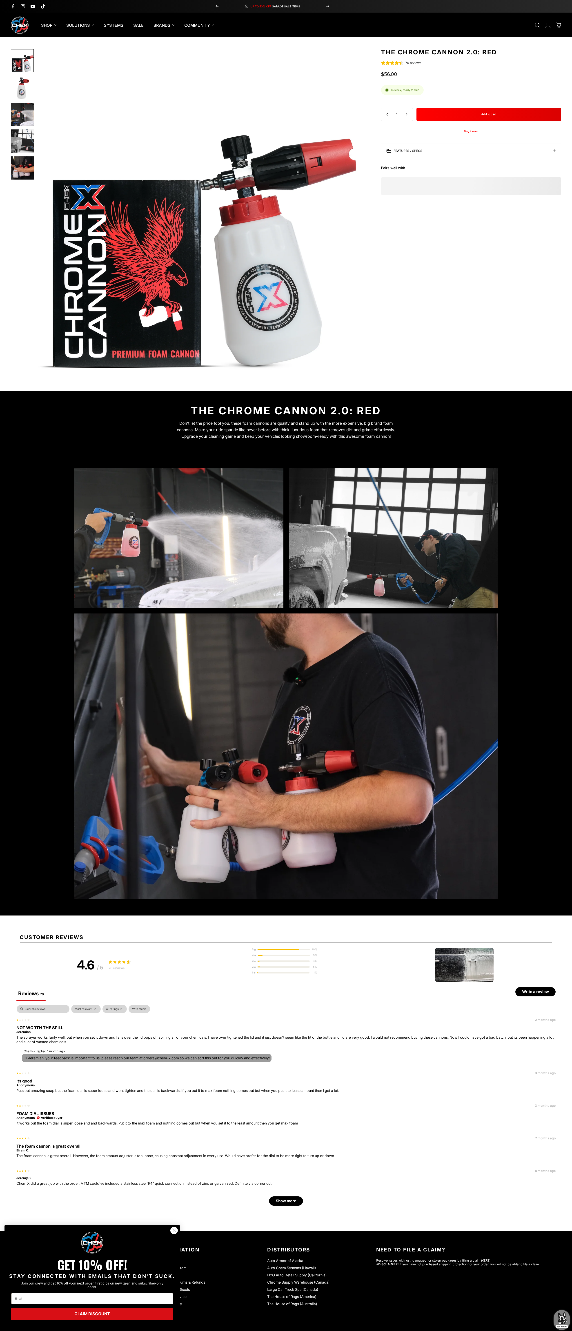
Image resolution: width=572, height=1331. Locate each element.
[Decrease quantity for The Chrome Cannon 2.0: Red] (386, 114)
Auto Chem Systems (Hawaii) (291, 1268)
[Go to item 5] (22, 168)
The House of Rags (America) (291, 1296)
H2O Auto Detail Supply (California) (297, 1275)
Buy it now (471, 131)
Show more (286, 1201)
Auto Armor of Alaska (285, 1260)
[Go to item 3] (22, 114)
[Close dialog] (174, 1230)
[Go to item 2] (22, 87)
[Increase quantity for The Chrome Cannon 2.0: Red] (407, 114)
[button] (284, 949)
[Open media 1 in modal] (199, 210)
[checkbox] (139, 1009)
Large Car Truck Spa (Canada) (292, 1289)
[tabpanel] (286, 1107)
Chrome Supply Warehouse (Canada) (298, 1282)
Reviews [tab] (31, 993)
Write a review (535, 991)
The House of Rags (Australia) (292, 1304)
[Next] (328, 6)
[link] (92, 1242)
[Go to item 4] (22, 141)
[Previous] (217, 6)
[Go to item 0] (22, 60)
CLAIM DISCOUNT (92, 1314)
